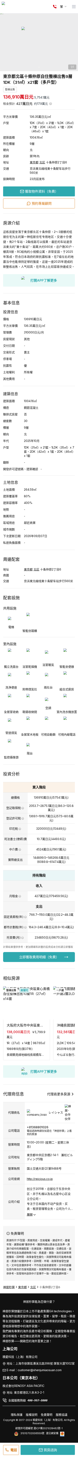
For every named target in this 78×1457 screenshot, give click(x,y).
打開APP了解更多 (43, 280)
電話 (13, 1450)
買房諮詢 (50, 1450)
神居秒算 (9, 1287)
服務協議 (61, 1414)
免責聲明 (46, 1414)
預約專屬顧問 (42, 203)
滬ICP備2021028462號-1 (48, 1428)
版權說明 (31, 1414)
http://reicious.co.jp (40, 1179)
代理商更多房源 (58, 1094)
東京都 (34, 162)
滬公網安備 (52, 1433)
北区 (42, 162)
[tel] (55, 7)
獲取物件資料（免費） (41, 191)
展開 (30, 1214)
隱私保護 (16, 1414)
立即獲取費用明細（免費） (39, 957)
